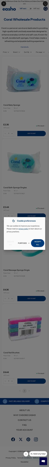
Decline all (10, 243)
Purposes (22, 243)
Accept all (37, 243)
